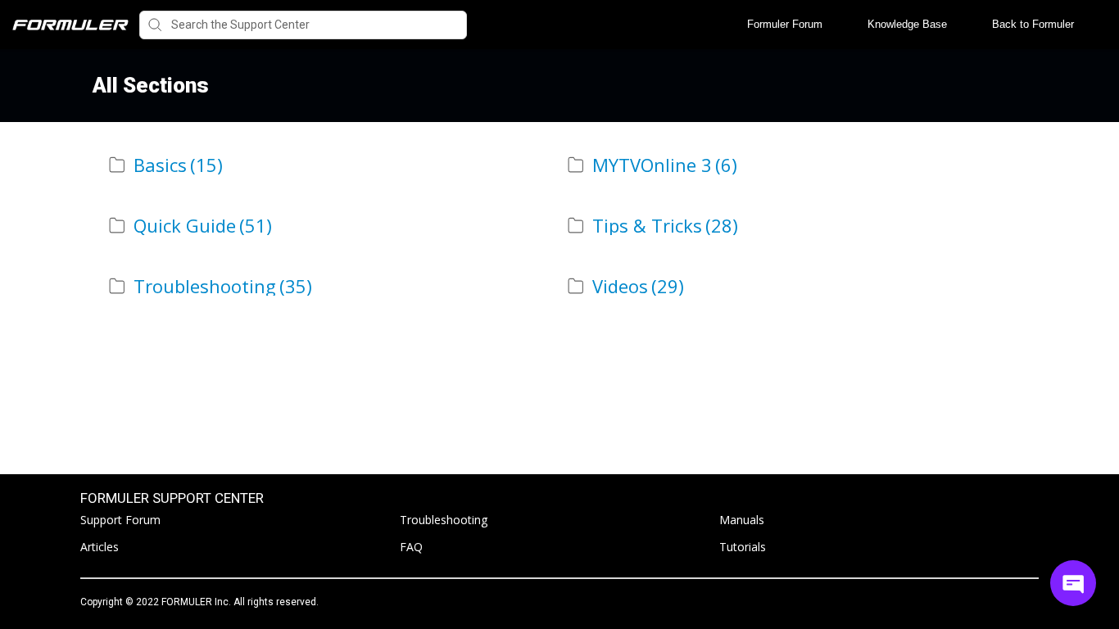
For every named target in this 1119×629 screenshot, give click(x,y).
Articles (99, 546)
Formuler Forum (784, 24)
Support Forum (120, 519)
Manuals (741, 519)
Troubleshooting (443, 519)
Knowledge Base (907, 24)
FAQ (411, 546)
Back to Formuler (1033, 24)
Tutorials (742, 546)
